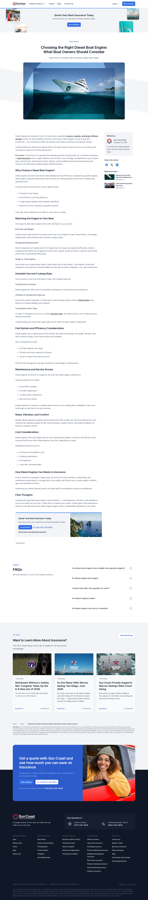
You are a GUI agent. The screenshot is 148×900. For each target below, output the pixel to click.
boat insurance (24, 158)
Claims (51, 4)
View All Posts (126, 635)
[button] (37, 3)
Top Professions (92, 836)
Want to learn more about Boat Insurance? (32, 532)
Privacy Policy (130, 884)
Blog (59, 4)
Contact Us (68, 4)
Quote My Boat (74, 24)
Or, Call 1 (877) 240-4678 (42, 527)
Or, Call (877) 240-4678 (47, 782)
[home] (19, 3)
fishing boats (83, 300)
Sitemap (122, 884)
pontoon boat (56, 314)
